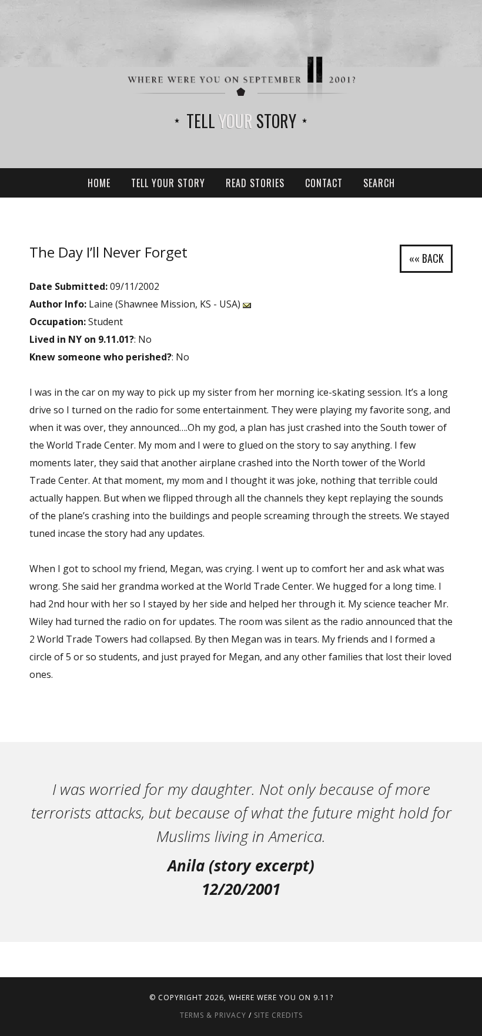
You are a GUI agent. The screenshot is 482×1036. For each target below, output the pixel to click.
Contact (324, 183)
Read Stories (255, 183)
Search (379, 183)
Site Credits (278, 1015)
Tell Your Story (168, 183)
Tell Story (241, 121)
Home (99, 183)
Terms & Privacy (213, 1015)
